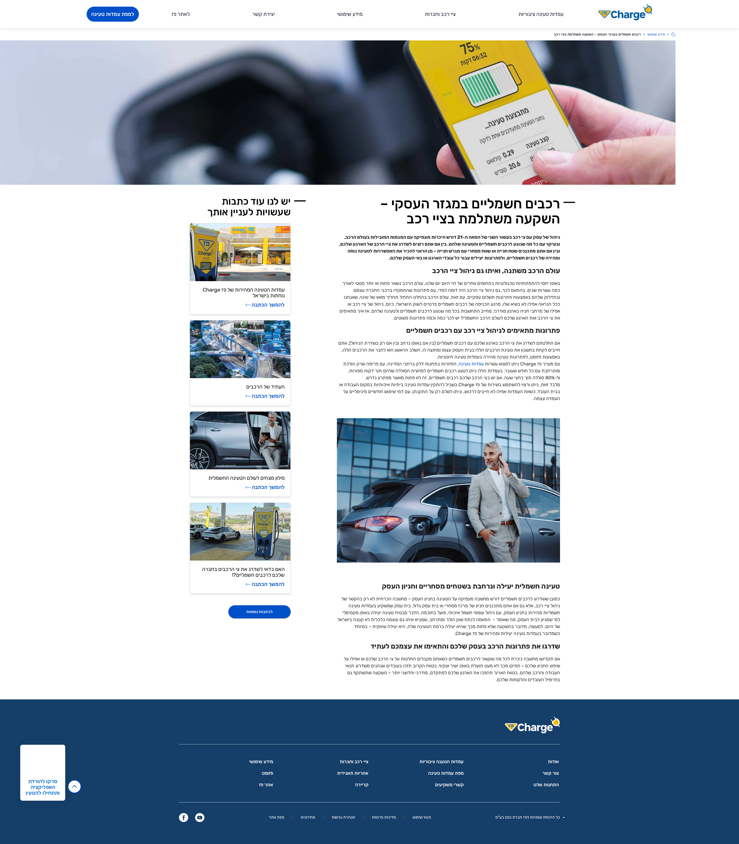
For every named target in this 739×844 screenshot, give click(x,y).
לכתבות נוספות (259, 611)
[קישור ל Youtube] (199, 817)
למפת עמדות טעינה (112, 14)
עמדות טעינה (472, 364)
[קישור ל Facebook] (183, 817)
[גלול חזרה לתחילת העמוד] (74, 786)
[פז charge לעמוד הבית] (369, 727)
